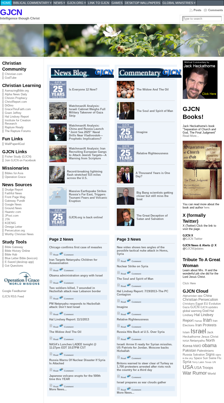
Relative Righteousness (152, 153)
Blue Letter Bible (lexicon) (21, 258)
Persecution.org (15, 230)
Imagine (141, 132)
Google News (13, 204)
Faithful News (13, 193)
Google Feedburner (14, 291)
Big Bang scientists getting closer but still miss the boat (154, 196)
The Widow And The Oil (152, 89)
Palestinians (205, 350)
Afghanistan (190, 295)
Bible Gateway (14, 247)
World (212, 373)
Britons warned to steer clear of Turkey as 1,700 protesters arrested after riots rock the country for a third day (145, 367)
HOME (6, 3)
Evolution (215, 303)
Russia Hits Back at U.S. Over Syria (140, 332)
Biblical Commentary (31, 3)
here (206, 207)
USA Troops (203, 368)
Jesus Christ (209, 336)
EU (206, 303)
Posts (197, 10)
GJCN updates (209, 307)
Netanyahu (197, 340)
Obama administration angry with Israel (76, 275)
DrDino (9, 105)
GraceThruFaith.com (18, 109)
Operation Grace (15, 177)
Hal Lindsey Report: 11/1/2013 (69, 319)
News (58, 3)
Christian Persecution (200, 299)
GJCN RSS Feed (13, 296)
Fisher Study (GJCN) (18, 156)
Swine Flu (215, 358)
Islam (186, 332)
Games (117, 3)
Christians (189, 303)
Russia (187, 354)
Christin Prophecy (16, 98)
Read (55, 255)
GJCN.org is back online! (86, 217)
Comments (215, 10)
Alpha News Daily (16, 94)
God (205, 311)
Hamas (198, 321)
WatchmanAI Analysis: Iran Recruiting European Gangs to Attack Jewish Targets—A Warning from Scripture (88, 153)
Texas (208, 362)
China (207, 295)
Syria (187, 362)
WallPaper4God (14, 144)
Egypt (199, 303)
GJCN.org (75, 3)
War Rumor (195, 373)
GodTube (10, 77)
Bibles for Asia (14, 173)
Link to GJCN (98, 3)
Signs (210, 354)
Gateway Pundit (15, 200)
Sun (205, 358)
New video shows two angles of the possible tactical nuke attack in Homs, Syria (142, 250)
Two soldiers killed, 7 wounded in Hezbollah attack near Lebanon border (75, 289)
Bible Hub (11, 254)
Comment (68, 255)
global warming (192, 311)
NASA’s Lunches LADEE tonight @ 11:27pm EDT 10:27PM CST (72, 346)
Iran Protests (206, 325)
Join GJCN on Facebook (20, 160)
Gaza (186, 307)
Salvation (199, 354)
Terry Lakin (198, 362)
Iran (207, 320)
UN (214, 362)
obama (209, 345)
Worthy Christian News (19, 234)
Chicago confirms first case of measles (75, 247)
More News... (58, 389)
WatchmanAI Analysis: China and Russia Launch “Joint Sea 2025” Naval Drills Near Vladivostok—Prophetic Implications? (86, 132)
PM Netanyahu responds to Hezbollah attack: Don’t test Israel (74, 305)
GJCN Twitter (194, 238)
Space (198, 358)
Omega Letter (13, 226)
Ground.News (13, 208)
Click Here (189, 283)
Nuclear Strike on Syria (132, 266)
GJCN (11, 12)
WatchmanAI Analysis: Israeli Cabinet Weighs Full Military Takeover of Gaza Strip (87, 110)
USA (188, 367)
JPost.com (12, 215)
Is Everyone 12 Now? (83, 89)
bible (200, 296)
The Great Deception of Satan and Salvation (152, 217)
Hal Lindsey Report (17, 116)
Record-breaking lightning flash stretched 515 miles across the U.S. (84, 175)
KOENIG (10, 223)
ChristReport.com (16, 101)
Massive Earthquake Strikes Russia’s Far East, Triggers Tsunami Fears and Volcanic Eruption (88, 196)
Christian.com (13, 74)
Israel (198, 331)
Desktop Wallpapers (142, 3)
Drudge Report (14, 189)
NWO (197, 346)
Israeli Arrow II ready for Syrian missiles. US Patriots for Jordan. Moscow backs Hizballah (144, 348)
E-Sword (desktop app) (19, 262)
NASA (186, 340)
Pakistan (189, 350)
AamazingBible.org (17, 90)
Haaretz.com (13, 212)
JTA (7, 219)
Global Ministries (178, 3)
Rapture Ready (14, 127)
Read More (189, 135)
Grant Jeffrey (13, 113)
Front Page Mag (15, 197)
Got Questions (14, 265)
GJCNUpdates (195, 248)
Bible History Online (17, 250)
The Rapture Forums (18, 131)
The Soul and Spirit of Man (154, 111)
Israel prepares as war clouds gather (141, 382)
